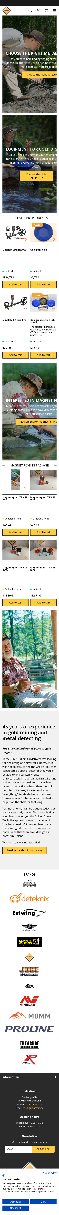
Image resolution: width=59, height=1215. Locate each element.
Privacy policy (49, 1172)
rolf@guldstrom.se (33, 1107)
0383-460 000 (34, 1104)
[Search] (30, 10)
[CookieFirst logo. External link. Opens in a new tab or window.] (3, 1175)
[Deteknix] (29, 898)
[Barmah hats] (29, 883)
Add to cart (15, 284)
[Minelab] (29, 1001)
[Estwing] (29, 913)
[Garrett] (29, 942)
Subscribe (43, 1149)
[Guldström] (6, 11)
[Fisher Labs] (29, 927)
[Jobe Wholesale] (29, 971)
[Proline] (29, 1029)
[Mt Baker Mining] (29, 1015)
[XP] (29, 1059)
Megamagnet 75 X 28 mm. (14, 498)
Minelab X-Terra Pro (14, 319)
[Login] (38, 10)
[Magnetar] (29, 986)
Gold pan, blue (38, 249)
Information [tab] (10, 1077)
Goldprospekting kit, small (42, 321)
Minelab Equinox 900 (14, 249)
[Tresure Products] (29, 1045)
